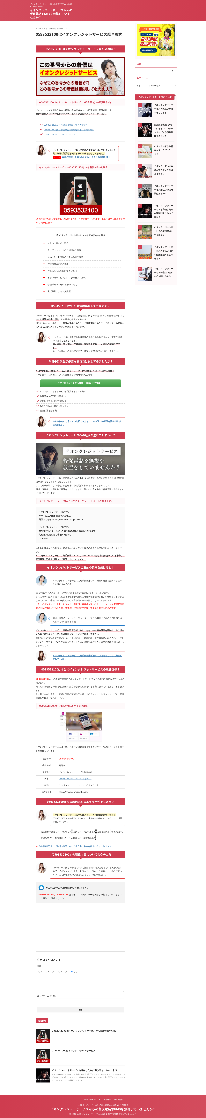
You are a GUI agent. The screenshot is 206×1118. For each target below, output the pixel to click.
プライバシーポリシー (91, 1099)
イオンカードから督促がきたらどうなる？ (163, 150)
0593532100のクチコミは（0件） (75, 778)
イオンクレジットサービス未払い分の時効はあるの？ (163, 190)
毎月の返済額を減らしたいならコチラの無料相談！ (86, 157)
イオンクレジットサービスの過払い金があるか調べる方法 (163, 272)
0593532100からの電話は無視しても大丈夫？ (66, 124)
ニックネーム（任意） (47, 996)
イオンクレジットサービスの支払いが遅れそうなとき (163, 109)
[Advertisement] (80, 926)
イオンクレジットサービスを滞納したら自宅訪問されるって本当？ (85, 1070)
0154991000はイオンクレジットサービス (73, 1050)
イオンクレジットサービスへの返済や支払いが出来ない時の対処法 (103, 1105)
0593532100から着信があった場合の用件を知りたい (69, 129)
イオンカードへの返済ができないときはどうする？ (163, 170)
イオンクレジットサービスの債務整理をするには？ (163, 231)
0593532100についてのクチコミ (59, 134)
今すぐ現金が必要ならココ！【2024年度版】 (79, 383)
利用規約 (107, 1099)
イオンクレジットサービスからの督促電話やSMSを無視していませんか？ (51, 13)
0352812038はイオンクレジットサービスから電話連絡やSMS (84, 1030)
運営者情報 (118, 1099)
